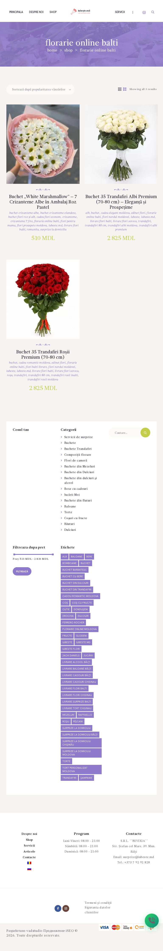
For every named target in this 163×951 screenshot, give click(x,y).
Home (52, 50)
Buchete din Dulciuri (79, 472)
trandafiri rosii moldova (43, 379)
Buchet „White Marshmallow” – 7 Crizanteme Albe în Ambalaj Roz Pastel (43, 202)
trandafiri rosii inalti (64, 375)
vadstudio (34, 931)
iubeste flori (71, 649)
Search (145, 432)
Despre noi (29, 833)
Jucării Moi (72, 494)
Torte (68, 512)
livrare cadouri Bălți (76, 675)
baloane (76, 556)
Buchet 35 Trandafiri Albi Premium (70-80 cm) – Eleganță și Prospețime (121, 202)
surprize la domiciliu (53, 229)
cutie (66, 609)
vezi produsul (47, 149)
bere (89, 556)
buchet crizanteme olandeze (58, 212)
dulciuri (83, 616)
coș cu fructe (82, 602)
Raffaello (85, 715)
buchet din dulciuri (75, 583)
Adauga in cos (47, 163)
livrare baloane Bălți (76, 668)
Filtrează (22, 571)
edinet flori (138, 212)
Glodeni (81, 635)
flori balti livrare (36, 367)
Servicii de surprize (78, 437)
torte (66, 761)
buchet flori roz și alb (21, 217)
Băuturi (69, 524)
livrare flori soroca (125, 221)
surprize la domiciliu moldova (76, 753)
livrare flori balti (100, 221)
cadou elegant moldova (115, 212)
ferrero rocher (73, 622)
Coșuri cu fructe (75, 518)
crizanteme (69, 217)
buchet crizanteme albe (24, 212)
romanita (33, 229)
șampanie (86, 778)
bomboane (69, 563)
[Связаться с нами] (152, 921)
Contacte (29, 857)
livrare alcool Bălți (76, 662)
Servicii (29, 845)
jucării (88, 655)
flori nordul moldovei (115, 217)
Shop (68, 50)
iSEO (70, 931)
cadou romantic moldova (34, 362)
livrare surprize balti (76, 701)
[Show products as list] (125, 89)
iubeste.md (55, 225)
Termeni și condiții (98, 902)
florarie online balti (46, 221)
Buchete (70, 442)
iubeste (135, 217)
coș (65, 602)
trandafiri (144, 221)
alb (87, 212)
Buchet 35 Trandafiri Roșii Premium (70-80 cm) (43, 355)
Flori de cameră (75, 460)
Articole (29, 851)
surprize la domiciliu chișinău (76, 743)
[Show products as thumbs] (120, 89)
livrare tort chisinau (76, 708)
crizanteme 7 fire (22, 221)
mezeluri (68, 715)
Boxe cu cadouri (76, 488)
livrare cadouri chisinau (79, 682)
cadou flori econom (49, 217)
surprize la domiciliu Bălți (80, 734)
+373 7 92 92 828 (137, 862)
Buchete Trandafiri (78, 448)
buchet (95, 212)
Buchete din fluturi (78, 500)
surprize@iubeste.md (138, 857)
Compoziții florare (77, 454)
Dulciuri (70, 529)
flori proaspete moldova (32, 225)
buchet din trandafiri (76, 589)
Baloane (70, 506)
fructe (67, 635)
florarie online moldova (79, 629)
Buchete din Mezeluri (79, 466)
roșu (9, 375)
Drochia (68, 616)
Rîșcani (78, 721)
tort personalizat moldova (74, 769)
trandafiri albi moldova (122, 225)
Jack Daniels (71, 655)
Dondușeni (81, 609)
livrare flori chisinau (77, 695)
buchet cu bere (72, 576)
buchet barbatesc (74, 569)
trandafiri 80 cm (95, 225)
